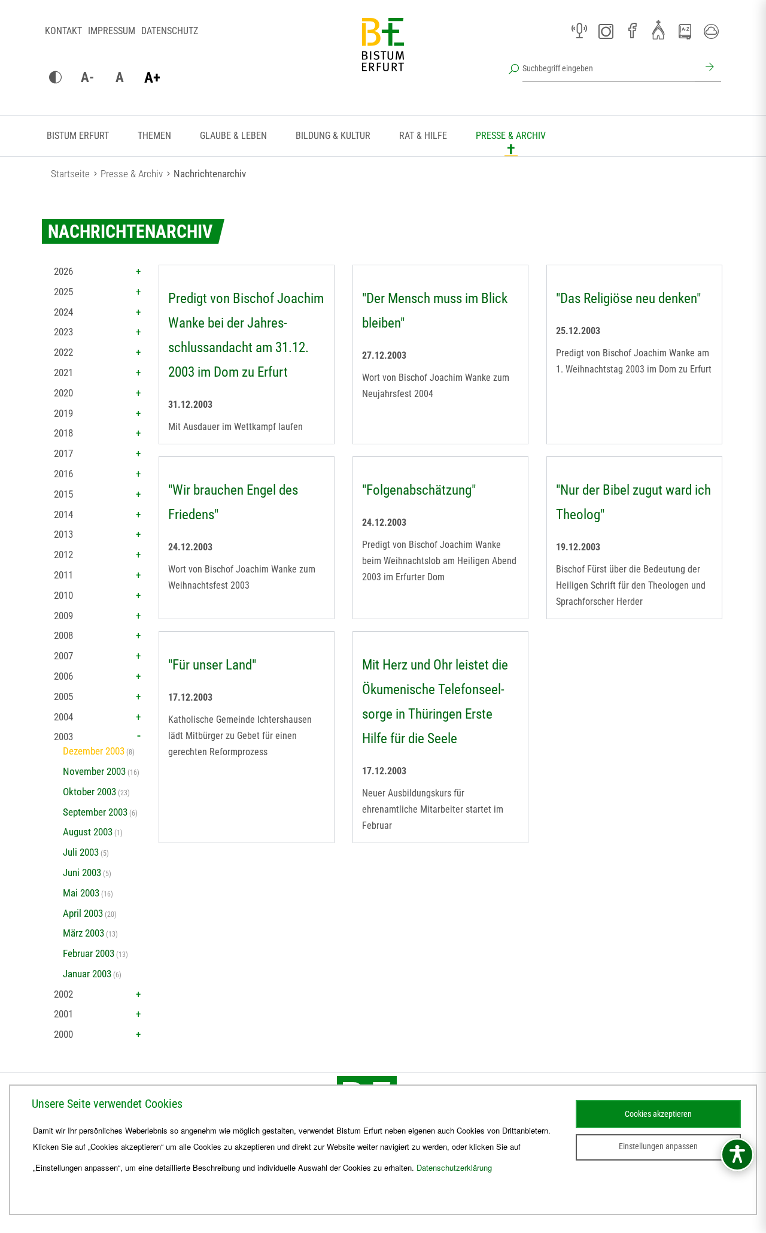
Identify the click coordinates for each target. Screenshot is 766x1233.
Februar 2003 (88, 953)
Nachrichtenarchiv (210, 174)
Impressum (111, 31)
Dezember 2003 (93, 751)
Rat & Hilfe (423, 135)
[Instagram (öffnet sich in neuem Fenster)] (605, 31)
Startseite (70, 174)
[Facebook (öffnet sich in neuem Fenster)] (632, 31)
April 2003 (83, 913)
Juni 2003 (82, 872)
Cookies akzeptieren (658, 1114)
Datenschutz (169, 31)
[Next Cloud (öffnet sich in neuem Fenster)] (711, 31)
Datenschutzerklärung (454, 1167)
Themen (154, 135)
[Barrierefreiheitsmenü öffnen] (737, 1154)
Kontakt (63, 31)
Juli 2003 (81, 852)
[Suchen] (708, 68)
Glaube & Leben (233, 135)
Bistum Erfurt (78, 135)
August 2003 (88, 832)
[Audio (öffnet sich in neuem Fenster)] (579, 31)
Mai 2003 (81, 893)
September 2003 (95, 812)
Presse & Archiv (511, 135)
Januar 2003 (87, 974)
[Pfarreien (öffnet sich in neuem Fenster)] (658, 29)
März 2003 (83, 933)
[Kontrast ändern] (55, 78)
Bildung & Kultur (333, 135)
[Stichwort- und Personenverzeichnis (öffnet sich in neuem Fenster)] (684, 32)
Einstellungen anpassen (658, 1146)
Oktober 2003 (89, 792)
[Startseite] (383, 54)
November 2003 (94, 771)
